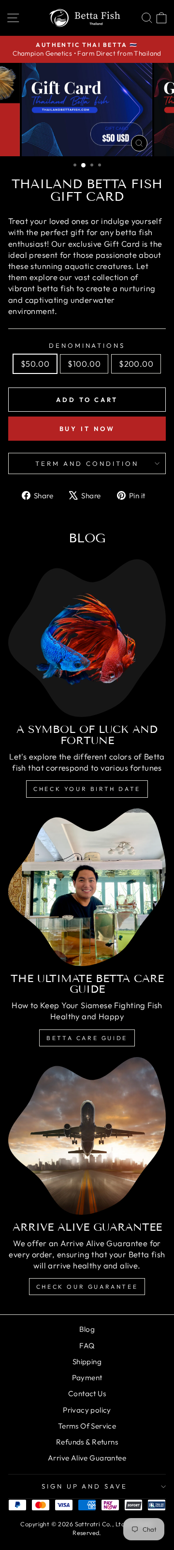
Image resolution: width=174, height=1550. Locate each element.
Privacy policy (87, 1410)
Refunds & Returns (87, 1441)
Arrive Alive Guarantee (87, 1457)
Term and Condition (87, 463)
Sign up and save (85, 1486)
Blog (87, 1329)
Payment (87, 1377)
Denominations (87, 345)
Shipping (87, 1361)
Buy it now (87, 428)
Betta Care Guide (87, 1038)
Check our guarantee (87, 1286)
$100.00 (84, 363)
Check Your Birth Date (87, 788)
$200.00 (136, 363)
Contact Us (87, 1393)
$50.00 (35, 363)
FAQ (86, 1345)
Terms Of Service (87, 1426)
